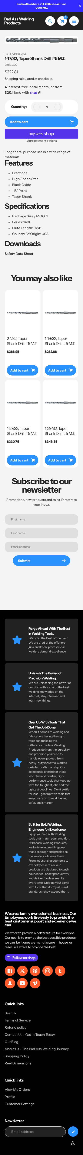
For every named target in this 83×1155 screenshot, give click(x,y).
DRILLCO (11, 65)
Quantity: (19, 106)
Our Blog (11, 1042)
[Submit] (73, 1131)
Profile (10, 1097)
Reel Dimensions (18, 1063)
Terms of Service (18, 1020)
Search (10, 1013)
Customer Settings (19, 1104)
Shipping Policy (17, 1056)
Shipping (11, 79)
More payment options (41, 141)
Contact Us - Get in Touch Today (30, 1034)
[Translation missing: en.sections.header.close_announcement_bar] (80, 6)
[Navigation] (74, 21)
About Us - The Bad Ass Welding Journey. (37, 1049)
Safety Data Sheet (19, 253)
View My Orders (17, 1089)
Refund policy (15, 1027)
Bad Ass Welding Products (19, 21)
